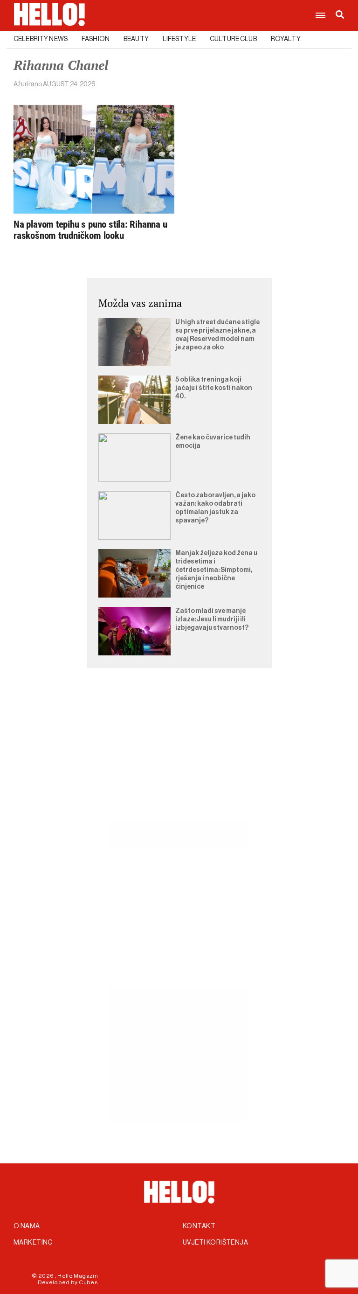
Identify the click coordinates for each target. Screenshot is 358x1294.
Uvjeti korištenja (215, 1242)
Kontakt (199, 1226)
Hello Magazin (77, 1276)
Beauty (136, 39)
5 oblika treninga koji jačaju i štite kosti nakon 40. (213, 388)
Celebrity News (41, 39)
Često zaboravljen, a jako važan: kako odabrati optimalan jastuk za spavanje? (215, 508)
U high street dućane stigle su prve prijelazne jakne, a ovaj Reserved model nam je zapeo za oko (217, 335)
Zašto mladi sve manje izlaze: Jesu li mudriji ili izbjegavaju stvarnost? (211, 619)
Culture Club (233, 39)
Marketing (33, 1242)
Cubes (88, 1282)
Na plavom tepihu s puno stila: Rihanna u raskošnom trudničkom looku (90, 230)
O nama (27, 1226)
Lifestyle (179, 39)
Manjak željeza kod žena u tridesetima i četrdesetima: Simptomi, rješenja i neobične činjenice (216, 570)
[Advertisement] (179, 754)
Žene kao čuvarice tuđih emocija (212, 441)
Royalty (286, 39)
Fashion (96, 39)
